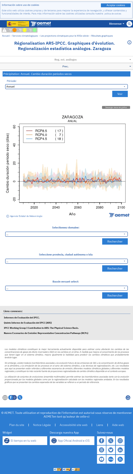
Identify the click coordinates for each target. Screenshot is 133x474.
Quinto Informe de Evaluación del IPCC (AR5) (28, 322)
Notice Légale (42, 425)
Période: (12, 81)
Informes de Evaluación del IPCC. (22, 317)
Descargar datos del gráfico (116, 107)
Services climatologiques (25, 35)
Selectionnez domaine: (65, 227)
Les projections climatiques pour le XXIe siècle (65, 35)
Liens (99, 425)
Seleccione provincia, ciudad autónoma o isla (66, 254)
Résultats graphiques (102, 35)
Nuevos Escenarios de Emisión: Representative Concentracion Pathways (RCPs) (46, 333)
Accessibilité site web (73, 425)
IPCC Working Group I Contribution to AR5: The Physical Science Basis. (41, 327)
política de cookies (112, 13)
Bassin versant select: (66, 281)
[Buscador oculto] (129, 24)
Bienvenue (115, 23)
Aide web (118, 425)
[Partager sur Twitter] (20, 397)
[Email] (5, 399)
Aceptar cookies (116, 5)
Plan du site (16, 425)
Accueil (6, 35)
